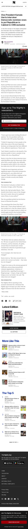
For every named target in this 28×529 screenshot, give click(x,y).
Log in (24, 2)
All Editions (14, 331)
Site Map (4, 494)
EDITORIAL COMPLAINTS (8, 483)
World (12, 296)
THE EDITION (5, 473)
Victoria (7, 435)
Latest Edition (14, 328)
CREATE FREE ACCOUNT (13, 522)
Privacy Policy (22, 128)
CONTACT (4, 478)
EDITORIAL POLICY (6, 481)
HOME (3, 470)
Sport (6, 427)
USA (9, 296)
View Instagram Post (6, 182)
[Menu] (2, 2)
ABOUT (3, 476)
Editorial (10, 375)
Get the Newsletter (14, 125)
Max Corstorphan (8, 41)
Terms (16, 128)
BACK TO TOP (13, 442)
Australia (10, 385)
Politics (3, 11)
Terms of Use (5, 492)
